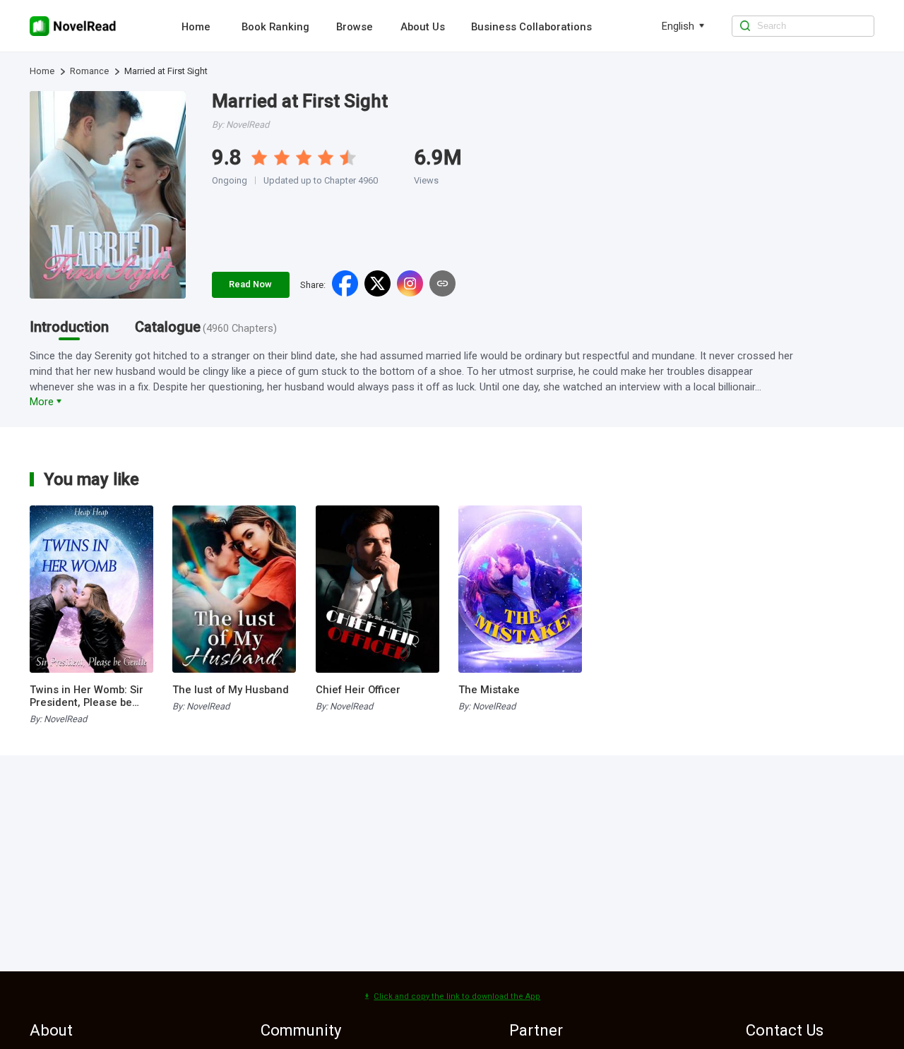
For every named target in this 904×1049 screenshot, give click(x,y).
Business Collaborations (531, 26)
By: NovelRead (58, 719)
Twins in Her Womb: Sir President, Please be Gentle (86, 696)
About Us (422, 26)
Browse (354, 26)
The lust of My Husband (230, 689)
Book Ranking (275, 26)
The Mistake (489, 689)
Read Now (250, 284)
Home (196, 26)
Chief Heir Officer (358, 689)
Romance (89, 71)
